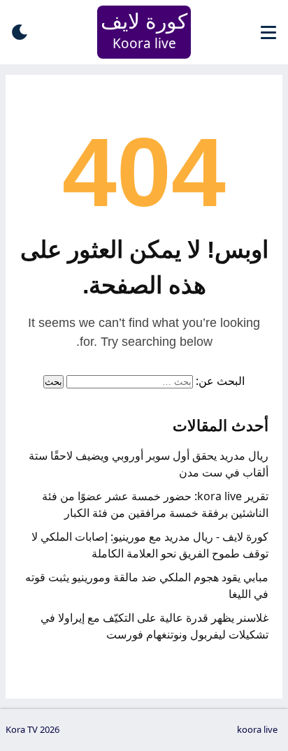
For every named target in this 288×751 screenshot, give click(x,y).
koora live (257, 729)
